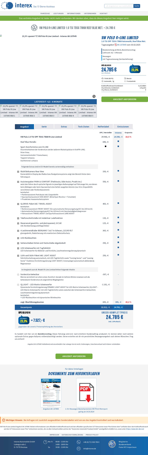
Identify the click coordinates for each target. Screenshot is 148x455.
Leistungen (58, 13)
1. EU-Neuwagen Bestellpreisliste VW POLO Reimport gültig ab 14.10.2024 (86, 410)
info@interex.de (89, 448)
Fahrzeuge (45, 13)
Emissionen (123, 126)
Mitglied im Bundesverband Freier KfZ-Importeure (127, 444)
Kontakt (104, 13)
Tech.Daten (83, 126)
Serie (44, 126)
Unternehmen (90, 13)
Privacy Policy (92, 435)
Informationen (73, 13)
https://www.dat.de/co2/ (135, 429)
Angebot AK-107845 (51, 409)
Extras (64, 126)
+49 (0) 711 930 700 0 (91, 442)
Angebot (24, 126)
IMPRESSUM (54, 435)
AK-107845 (122, 44)
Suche (136, 6)
